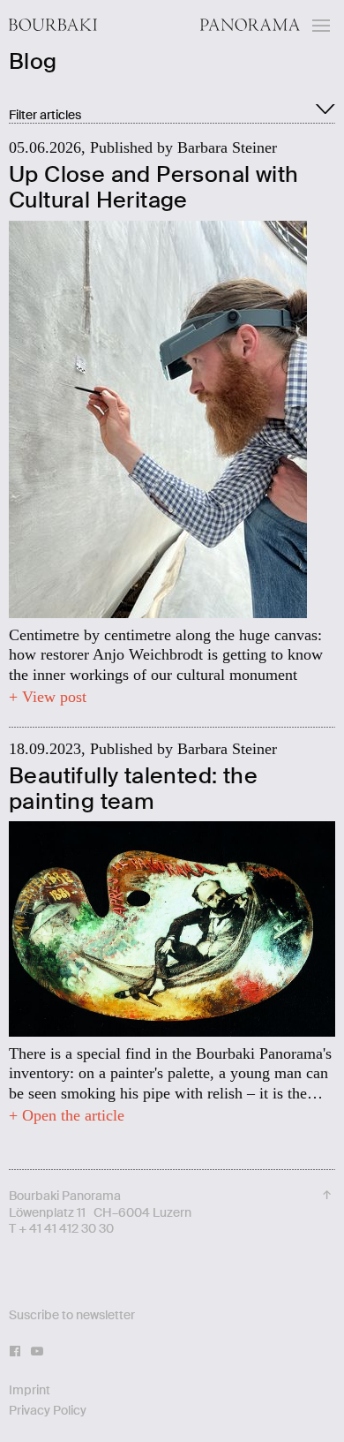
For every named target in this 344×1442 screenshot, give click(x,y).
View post (52, 697)
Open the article (71, 1115)
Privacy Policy (47, 1410)
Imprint (29, 1390)
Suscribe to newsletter (72, 1315)
